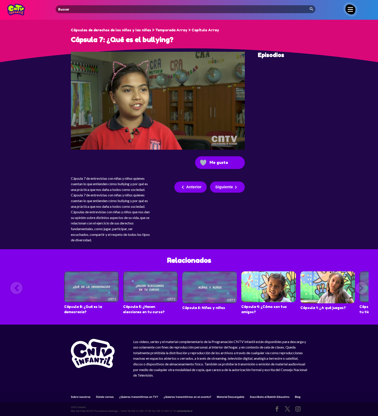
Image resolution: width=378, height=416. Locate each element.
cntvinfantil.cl (184, 410)
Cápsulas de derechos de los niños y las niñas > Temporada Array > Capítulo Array (145, 30)
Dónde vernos (105, 396)
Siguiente (224, 187)
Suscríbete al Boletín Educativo (269, 396)
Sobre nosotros (81, 396)
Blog (298, 396)
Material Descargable (230, 396)
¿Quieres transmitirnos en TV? (138, 396)
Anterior (193, 187)
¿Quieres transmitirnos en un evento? (187, 396)
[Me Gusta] (203, 162)
